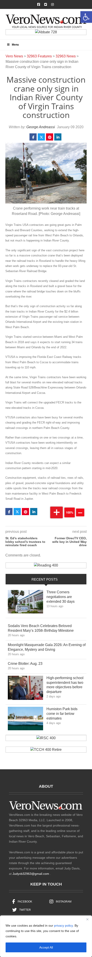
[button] (86, 17)
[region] (46, 936)
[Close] (87, 919)
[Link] (25, 603)
